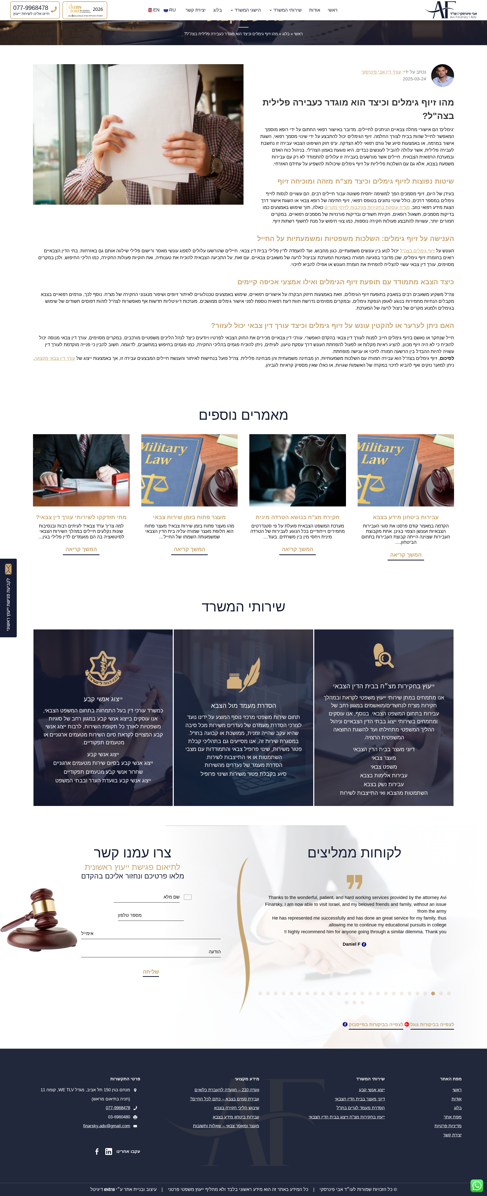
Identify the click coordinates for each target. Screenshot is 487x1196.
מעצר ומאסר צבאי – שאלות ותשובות (226, 1125)
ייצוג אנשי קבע (103, 754)
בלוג (217, 10)
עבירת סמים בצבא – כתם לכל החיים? (224, 1098)
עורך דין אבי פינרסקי (381, 72)
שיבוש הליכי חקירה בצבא (236, 1107)
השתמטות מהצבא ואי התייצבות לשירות (384, 793)
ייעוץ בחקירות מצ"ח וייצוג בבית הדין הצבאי (347, 1116)
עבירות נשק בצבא (384, 784)
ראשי (333, 10)
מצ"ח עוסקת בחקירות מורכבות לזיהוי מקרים (367, 207)
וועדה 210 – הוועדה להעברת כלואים (227, 1089)
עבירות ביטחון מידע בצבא (236, 1116)
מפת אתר (453, 1116)
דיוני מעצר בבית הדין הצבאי (384, 749)
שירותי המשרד (287, 10)
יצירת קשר (195, 10)
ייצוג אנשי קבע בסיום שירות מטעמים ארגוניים (103, 763)
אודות (314, 10)
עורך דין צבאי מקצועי (55, 358)
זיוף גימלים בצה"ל (417, 250)
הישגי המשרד (248, 10)
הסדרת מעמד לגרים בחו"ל (361, 1107)
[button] (449, 993)
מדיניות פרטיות (448, 1125)
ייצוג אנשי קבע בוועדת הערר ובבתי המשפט (103, 780)
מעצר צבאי (384, 758)
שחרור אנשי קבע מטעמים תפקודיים (103, 772)
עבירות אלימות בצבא (383, 775)
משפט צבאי (384, 767)
